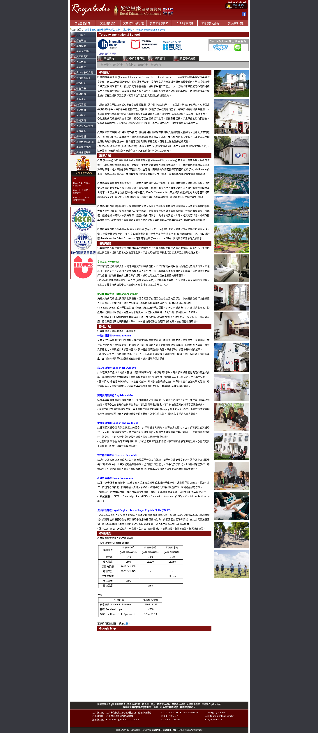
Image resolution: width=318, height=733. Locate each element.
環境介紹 (118, 64)
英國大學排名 (83, 51)
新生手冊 (81, 88)
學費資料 (160, 58)
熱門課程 (81, 104)
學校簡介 (106, 64)
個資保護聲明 (83, 152)
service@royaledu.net (216, 712)
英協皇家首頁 (82, 23)
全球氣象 (81, 115)
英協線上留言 (148, 704)
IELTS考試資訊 (185, 23)
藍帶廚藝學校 (83, 78)
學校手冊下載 (137, 58)
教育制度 (81, 83)
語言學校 (127, 29)
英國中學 (81, 67)
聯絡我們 (81, 120)
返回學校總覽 (187, 58)
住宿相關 (131, 64)
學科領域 (81, 46)
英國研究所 (82, 56)
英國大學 (81, 62)
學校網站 (109, 58)
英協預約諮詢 (163, 704)
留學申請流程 (133, 704)
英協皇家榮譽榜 (84, 126)
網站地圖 (81, 136)
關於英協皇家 (194, 704)
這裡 (126, 623)
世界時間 (81, 110)
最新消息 (81, 99)
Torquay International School (150, 29)
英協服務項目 (108, 23)
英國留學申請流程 (133, 23)
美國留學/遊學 (83, 147)
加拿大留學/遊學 (85, 142)
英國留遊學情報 (159, 23)
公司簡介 (81, 35)
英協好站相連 (236, 23)
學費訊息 (156, 64)
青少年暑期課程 (84, 72)
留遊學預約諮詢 (210, 23)
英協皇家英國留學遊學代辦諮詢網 (102, 29)
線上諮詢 (81, 94)
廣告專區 (81, 131)
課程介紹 (143, 64)
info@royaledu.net (214, 719)
